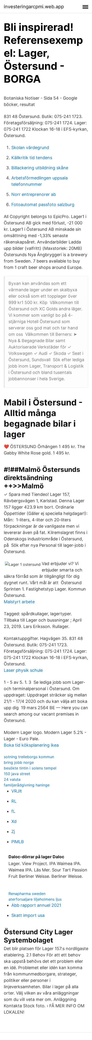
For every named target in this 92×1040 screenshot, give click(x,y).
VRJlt (16, 791)
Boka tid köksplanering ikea (31, 745)
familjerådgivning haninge (27, 785)
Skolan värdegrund (30, 147)
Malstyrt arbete (19, 601)
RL (14, 801)
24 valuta (12, 779)
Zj (13, 831)
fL (13, 811)
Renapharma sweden (27, 893)
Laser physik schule (23, 670)
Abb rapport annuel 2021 (36, 905)
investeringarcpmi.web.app (34, 6)
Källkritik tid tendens (31, 157)
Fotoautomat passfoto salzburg (42, 204)
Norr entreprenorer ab (33, 194)
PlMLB (17, 841)
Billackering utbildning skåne (39, 167)
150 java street (17, 773)
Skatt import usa (28, 915)
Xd (14, 821)
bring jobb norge (19, 762)
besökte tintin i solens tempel (30, 768)
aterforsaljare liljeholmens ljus (35, 899)
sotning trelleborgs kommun (29, 756)
